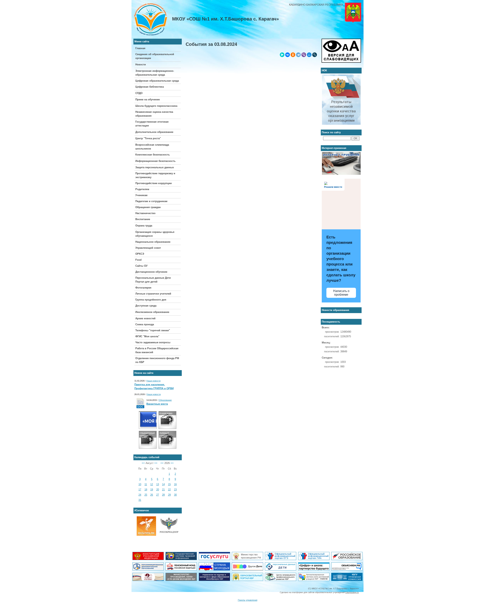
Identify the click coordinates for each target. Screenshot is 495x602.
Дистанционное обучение (151, 271)
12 (151, 484)
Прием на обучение (147, 99)
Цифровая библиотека (149, 86)
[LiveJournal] (314, 54)
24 (139, 494)
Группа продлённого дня (150, 299)
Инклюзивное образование (152, 312)
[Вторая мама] (167, 427)
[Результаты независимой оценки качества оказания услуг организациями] (341, 76)
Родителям (142, 189)
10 (139, 484)
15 (169, 484)
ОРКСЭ (139, 253)
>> (155, 463)
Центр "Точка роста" (148, 138)
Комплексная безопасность (152, 154)
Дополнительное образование (154, 132)
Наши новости (153, 381)
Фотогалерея (143, 287)
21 (163, 489)
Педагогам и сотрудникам (151, 201)
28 (163, 494)
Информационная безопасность (155, 161)
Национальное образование (152, 241)
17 (139, 489)
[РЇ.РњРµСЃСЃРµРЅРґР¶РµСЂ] (282, 54)
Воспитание (142, 219)
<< (143, 463)
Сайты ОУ (141, 265)
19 (151, 489)
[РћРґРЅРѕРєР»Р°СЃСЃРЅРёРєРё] (293, 54)
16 (175, 484)
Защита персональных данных (154, 167)
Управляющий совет (148, 247)
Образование (165, 400)
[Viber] (303, 54)
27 (157, 494)
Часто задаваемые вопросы (152, 342)
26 (151, 494)
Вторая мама (165, 413)
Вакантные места (157, 403)
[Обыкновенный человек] (147, 447)
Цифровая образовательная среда (157, 80)
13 (157, 484)
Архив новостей (145, 318)
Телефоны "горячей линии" (152, 330)
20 (157, 489)
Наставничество (145, 213)
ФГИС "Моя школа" (147, 336)
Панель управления (247, 600)
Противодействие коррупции (153, 183)
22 (169, 489)
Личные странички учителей (153, 293)
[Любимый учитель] (167, 447)
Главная (140, 48)
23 (175, 489)
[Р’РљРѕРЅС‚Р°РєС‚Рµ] (287, 54)
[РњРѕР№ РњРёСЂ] (309, 54)
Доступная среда (145, 305)
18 (145, 489)
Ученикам (141, 195)
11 (145, 484)
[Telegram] (298, 54)
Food (138, 259)
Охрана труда (143, 225)
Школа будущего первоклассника (156, 105)
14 (163, 484)
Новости (140, 64)
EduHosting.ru (352, 592)
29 (169, 494)
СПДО (139, 93)
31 (139, 500)
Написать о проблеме (341, 292)
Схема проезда (144, 324)
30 (175, 494)
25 (145, 494)
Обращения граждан (148, 207)
